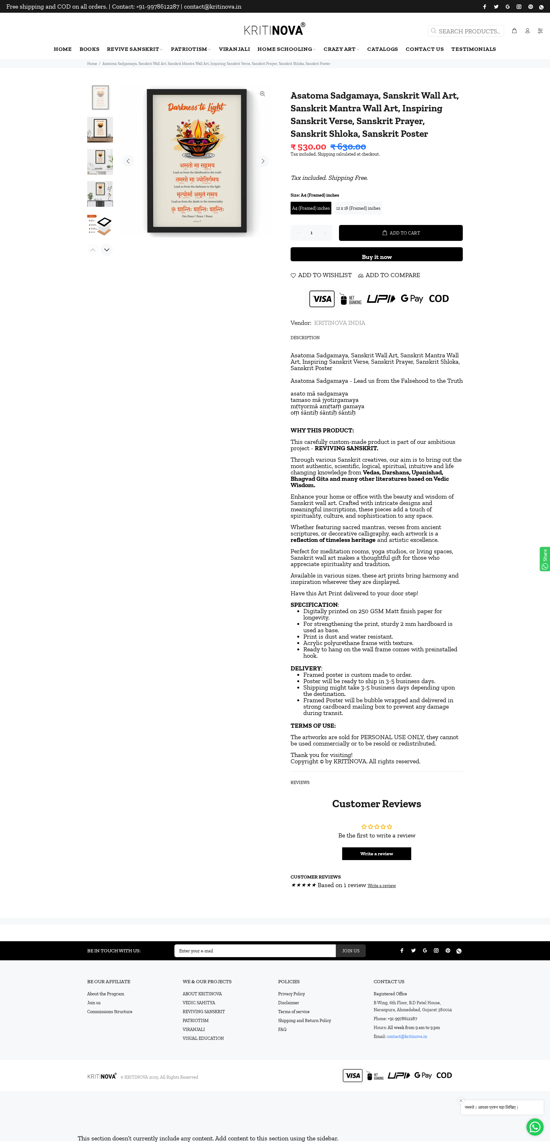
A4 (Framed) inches (311, 208)
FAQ (282, 1029)
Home (92, 63)
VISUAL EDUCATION (203, 1038)
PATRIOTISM (195, 1020)
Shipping (326, 154)
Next (263, 161)
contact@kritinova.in (407, 1036)
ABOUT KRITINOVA (202, 994)
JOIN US (350, 951)
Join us (94, 1002)
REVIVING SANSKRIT (204, 1011)
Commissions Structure (109, 1011)
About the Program (105, 994)
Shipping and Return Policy (304, 1020)
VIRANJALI (194, 1029)
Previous (128, 161)
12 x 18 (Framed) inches (358, 208)
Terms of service (294, 1011)
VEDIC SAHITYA (199, 1002)
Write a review (376, 854)
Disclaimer (288, 1002)
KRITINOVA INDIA (339, 322)
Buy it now (377, 257)
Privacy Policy (291, 994)
